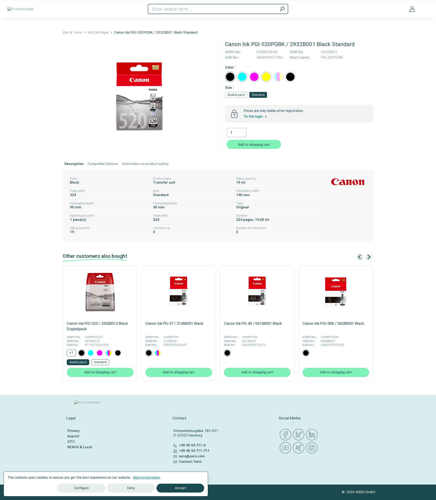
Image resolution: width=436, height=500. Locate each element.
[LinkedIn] (312, 434)
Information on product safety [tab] (145, 164)
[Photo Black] (290, 77)
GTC (71, 442)
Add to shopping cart (254, 145)
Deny (131, 488)
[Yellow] (266, 77)
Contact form (190, 462)
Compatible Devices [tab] (103, 164)
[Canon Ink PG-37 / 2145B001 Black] (178, 292)
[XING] (299, 448)
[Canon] (347, 182)
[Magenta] (254, 77)
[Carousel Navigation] (364, 256)
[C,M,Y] (278, 77)
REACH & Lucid (79, 447)
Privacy (73, 431)
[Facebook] (286, 434)
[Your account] (412, 9)
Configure (81, 488)
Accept (180, 488)
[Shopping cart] (425, 6)
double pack (236, 94)
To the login (254, 116)
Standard (258, 94)
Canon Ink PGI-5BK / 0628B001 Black (333, 323)
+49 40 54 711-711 (194, 451)
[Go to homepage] (20, 9)
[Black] (230, 77)
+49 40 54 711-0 (192, 445)
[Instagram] (312, 448)
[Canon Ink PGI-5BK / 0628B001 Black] (335, 292)
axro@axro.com (192, 456)
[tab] (74, 164)
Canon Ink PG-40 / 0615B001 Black (253, 323)
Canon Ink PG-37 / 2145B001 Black (174, 323)
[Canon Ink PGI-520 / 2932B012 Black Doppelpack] (100, 292)
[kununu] (299, 434)
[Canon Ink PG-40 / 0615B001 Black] (257, 292)
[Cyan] (242, 77)
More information (146, 477)
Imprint (73, 436)
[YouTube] (286, 448)
